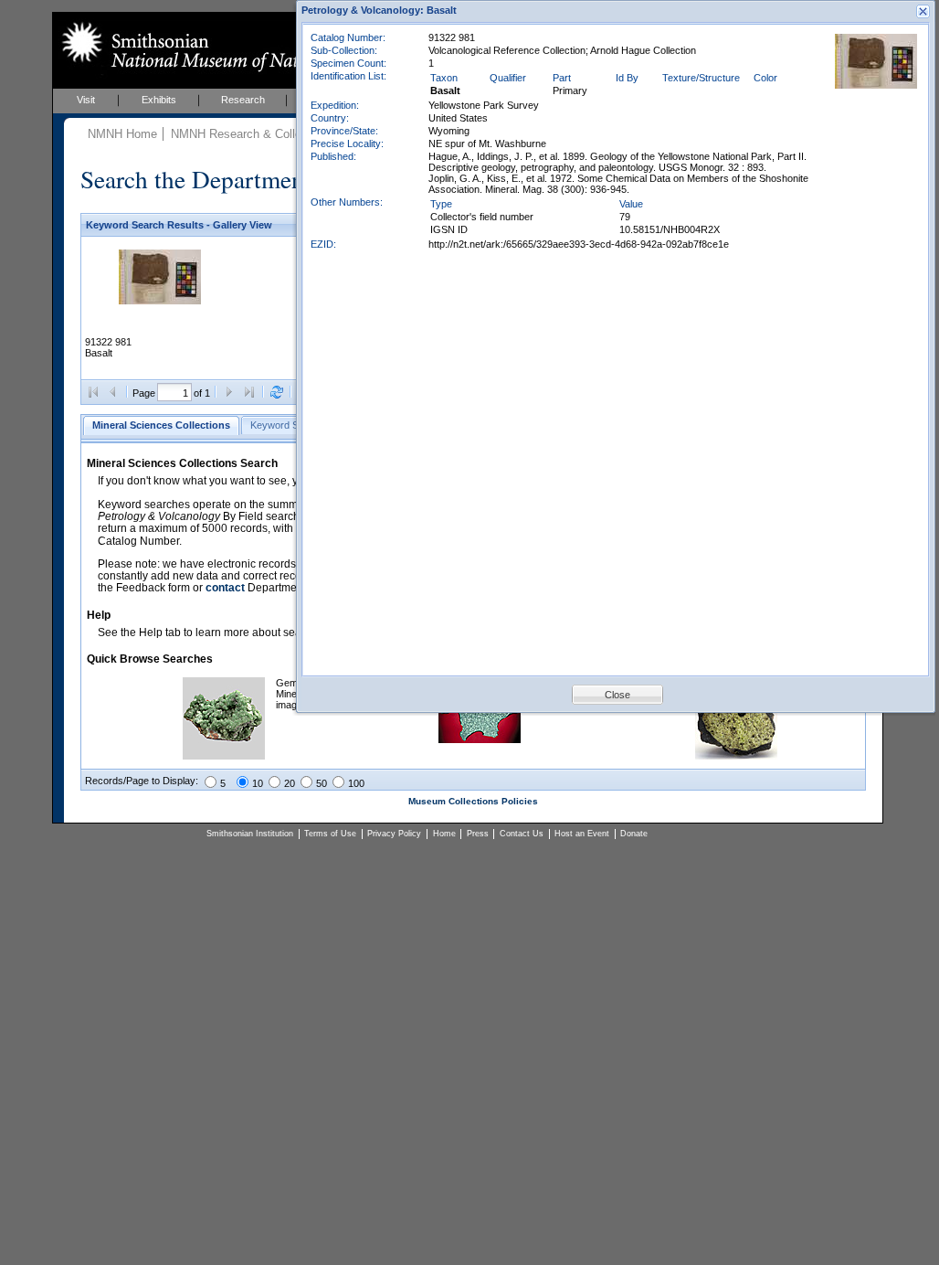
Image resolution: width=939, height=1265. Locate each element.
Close (617, 694)
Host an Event (581, 833)
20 (289, 783)
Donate (634, 833)
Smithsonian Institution (249, 833)
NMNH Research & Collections (252, 134)
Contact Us (521, 833)
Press (478, 833)
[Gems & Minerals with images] (224, 755)
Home (444, 833)
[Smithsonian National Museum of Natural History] (221, 46)
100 (356, 783)
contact (225, 587)
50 (321, 783)
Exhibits (159, 99)
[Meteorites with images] (479, 739)
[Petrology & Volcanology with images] (736, 755)
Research (243, 99)
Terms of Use (330, 833)
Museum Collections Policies (473, 801)
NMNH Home (122, 134)
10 (257, 783)
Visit (86, 99)
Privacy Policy (394, 833)
